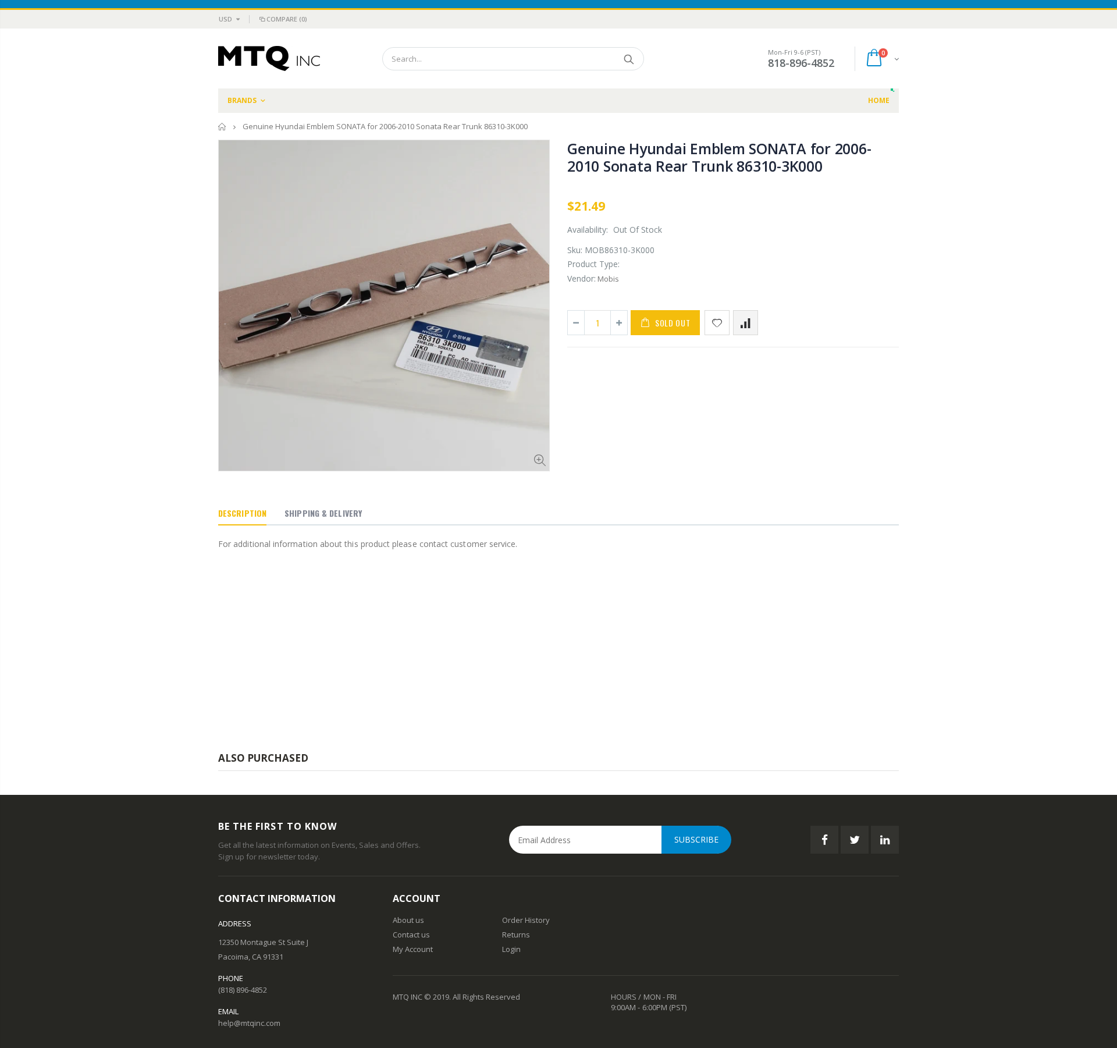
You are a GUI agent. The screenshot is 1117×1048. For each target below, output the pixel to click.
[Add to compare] (745, 322)
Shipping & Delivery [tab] (323, 513)
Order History (526, 920)
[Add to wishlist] (717, 322)
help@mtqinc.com (249, 1023)
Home (222, 126)
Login (511, 949)
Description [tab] (242, 513)
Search (629, 59)
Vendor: (581, 278)
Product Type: (593, 263)
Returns (516, 934)
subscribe (696, 839)
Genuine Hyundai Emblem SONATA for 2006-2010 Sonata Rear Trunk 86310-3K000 (719, 157)
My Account (413, 949)
